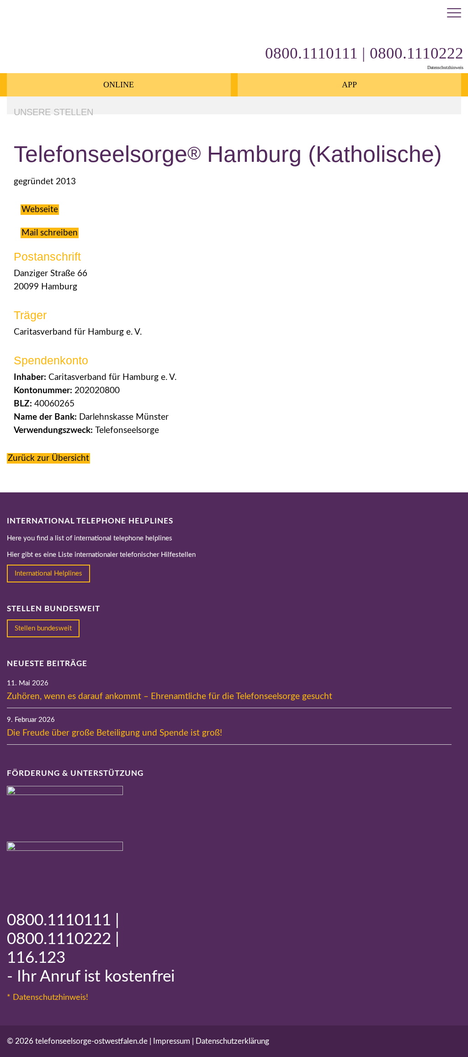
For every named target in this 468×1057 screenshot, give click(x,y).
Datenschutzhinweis (445, 67)
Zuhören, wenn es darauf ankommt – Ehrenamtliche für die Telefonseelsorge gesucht (169, 696)
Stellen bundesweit (43, 628)
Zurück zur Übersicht (48, 458)
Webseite (39, 209)
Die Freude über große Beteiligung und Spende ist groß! (114, 733)
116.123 (36, 958)
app (349, 84)
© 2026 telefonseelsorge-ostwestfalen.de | (80, 1041)
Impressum (171, 1041)
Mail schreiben (49, 233)
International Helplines (48, 573)
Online (118, 84)
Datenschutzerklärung (232, 1041)
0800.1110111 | (63, 921)
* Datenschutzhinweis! (47, 997)
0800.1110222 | (63, 939)
